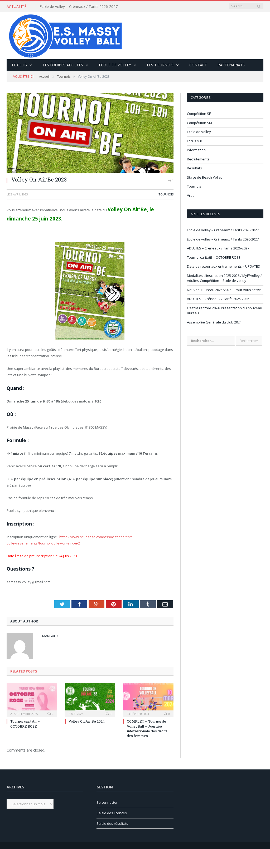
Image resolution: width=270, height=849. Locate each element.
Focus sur (194, 141)
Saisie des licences (112, 813)
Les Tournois (160, 64)
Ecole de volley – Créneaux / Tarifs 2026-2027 (79, 6)
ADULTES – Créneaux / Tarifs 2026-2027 (218, 248)
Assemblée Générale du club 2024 (214, 322)
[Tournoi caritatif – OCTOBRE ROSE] (32, 699)
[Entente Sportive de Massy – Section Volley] (66, 34)
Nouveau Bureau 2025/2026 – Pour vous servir (224, 289)
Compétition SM (199, 122)
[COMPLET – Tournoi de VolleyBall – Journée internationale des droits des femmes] (148, 699)
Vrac (190, 195)
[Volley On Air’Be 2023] (90, 133)
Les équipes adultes (63, 64)
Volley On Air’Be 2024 (87, 721)
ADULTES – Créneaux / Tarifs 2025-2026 (218, 298)
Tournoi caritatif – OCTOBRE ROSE (25, 723)
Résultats (194, 168)
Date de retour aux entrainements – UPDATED (223, 266)
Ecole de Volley (115, 64)
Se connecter (107, 802)
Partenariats (231, 64)
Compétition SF (199, 113)
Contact (198, 64)
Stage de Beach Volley (205, 177)
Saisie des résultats (112, 823)
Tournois (165, 194)
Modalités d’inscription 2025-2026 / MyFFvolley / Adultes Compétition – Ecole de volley (224, 278)
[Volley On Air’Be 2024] (90, 699)
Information (196, 150)
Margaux (50, 636)
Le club (19, 64)
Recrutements (198, 159)
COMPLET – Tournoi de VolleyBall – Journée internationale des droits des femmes (147, 728)
